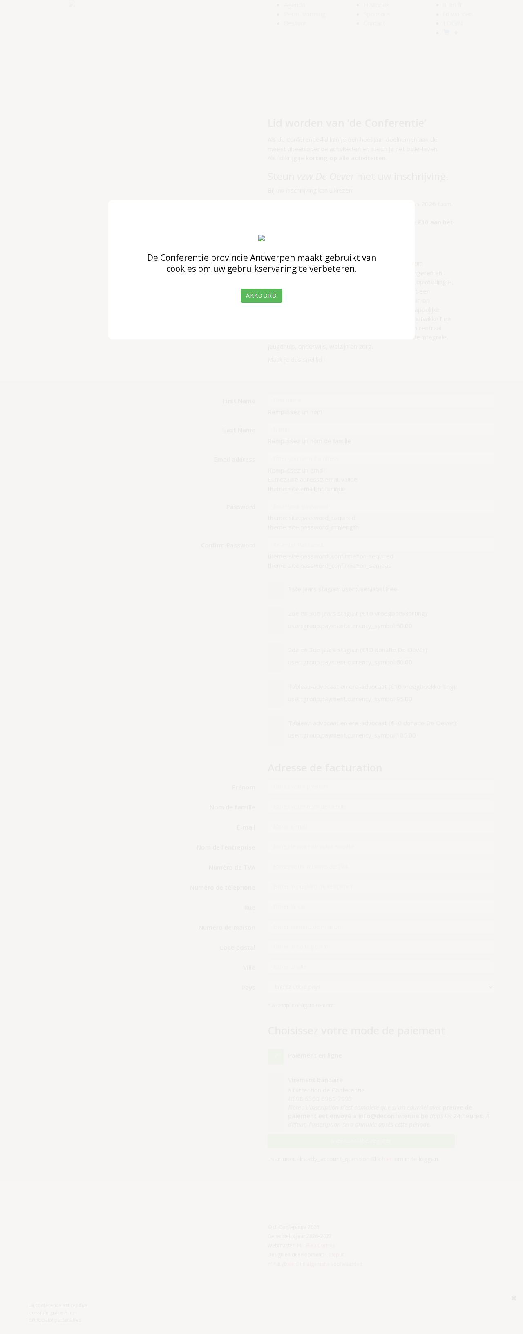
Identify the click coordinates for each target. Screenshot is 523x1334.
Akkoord (261, 295)
